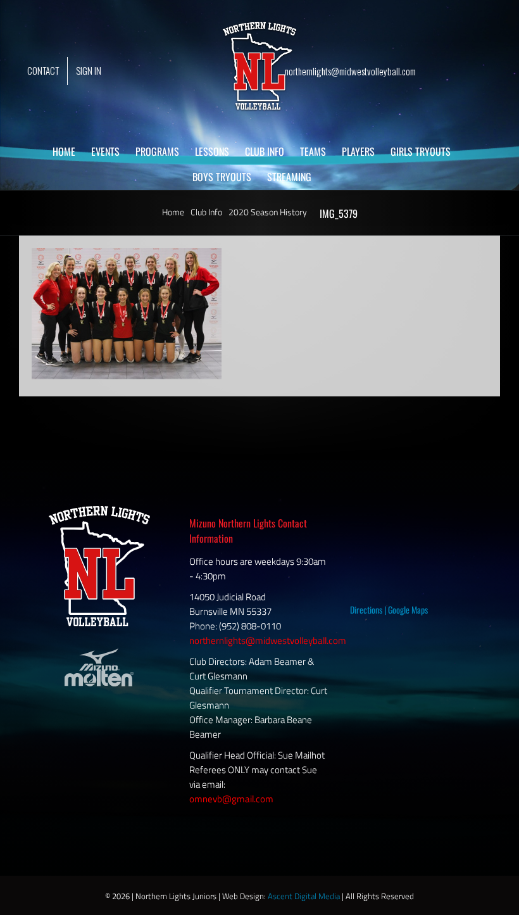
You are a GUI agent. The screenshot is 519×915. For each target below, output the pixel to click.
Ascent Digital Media (304, 896)
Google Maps (408, 609)
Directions (366, 609)
